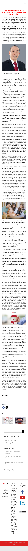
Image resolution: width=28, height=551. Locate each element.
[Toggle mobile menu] (25, 3)
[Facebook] (22, 492)
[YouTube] (22, 497)
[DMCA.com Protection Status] (22, 512)
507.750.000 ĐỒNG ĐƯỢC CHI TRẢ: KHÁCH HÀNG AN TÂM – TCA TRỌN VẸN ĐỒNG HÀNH (14, 463)
